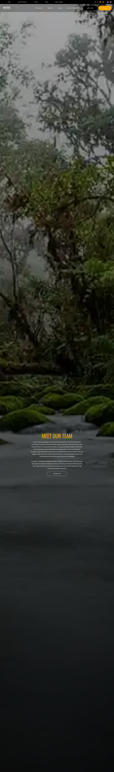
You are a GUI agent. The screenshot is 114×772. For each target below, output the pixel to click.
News (9, 2)
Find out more (57, 473)
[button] (40, 8)
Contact (36, 2)
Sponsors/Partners (22, 2)
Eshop (46, 2)
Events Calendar (59, 2)
